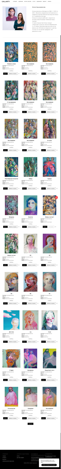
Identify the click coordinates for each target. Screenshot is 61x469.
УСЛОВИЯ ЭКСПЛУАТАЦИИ (35, 459)
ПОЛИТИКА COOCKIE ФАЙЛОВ (36, 460)
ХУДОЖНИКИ (20, 1)
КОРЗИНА (49, 1)
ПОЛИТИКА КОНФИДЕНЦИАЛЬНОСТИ (37, 457)
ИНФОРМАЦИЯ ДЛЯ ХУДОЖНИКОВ (8, 461)
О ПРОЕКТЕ (15, 1)
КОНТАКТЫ (4, 459)
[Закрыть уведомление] (58, 459)
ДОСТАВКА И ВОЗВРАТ (20, 457)
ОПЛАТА (18, 456)
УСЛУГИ (33, 1)
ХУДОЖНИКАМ (39, 1)
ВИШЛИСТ (44, 1)
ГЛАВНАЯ (4, 456)
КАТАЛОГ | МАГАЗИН (27, 1)
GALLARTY (6, 1)
